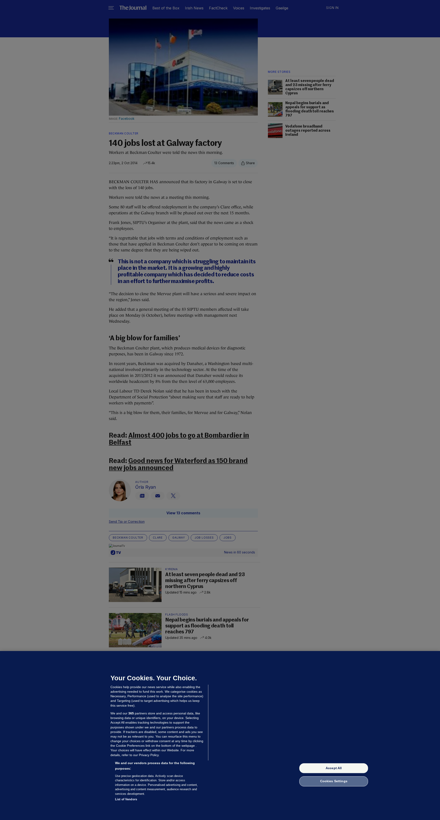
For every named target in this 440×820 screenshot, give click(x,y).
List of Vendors (126, 799)
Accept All (334, 768)
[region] (220, 735)
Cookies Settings (333, 781)
